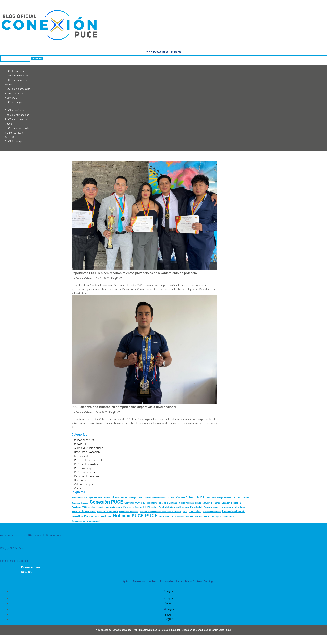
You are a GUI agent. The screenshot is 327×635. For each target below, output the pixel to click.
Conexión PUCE (106, 502)
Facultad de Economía (84, 511)
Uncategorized (82, 480)
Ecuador (226, 502)
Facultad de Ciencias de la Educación (140, 507)
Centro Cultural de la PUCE (163, 498)
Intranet (176, 51)
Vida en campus (14, 93)
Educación (236, 503)
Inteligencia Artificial (212, 512)
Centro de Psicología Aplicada (218, 498)
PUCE (151, 516)
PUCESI (198, 516)
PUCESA (189, 516)
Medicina (106, 516)
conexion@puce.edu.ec (14, 560)
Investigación (80, 516)
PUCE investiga (13, 102)
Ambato (152, 581)
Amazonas (138, 581)
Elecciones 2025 (79, 507)
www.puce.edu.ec (157, 51)
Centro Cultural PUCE (190, 497)
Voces (8, 84)
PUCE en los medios (16, 80)
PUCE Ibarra (164, 516)
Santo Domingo (205, 581)
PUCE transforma (15, 71)
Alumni (116, 497)
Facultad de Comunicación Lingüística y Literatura (217, 507)
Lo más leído (81, 456)
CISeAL (245, 497)
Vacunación (228, 516)
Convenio (129, 502)
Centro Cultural (144, 498)
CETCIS (236, 497)
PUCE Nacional (178, 517)
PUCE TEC (209, 516)
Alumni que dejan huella (88, 448)
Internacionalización (233, 511)
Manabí (189, 581)
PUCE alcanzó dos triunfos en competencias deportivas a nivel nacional (124, 407)
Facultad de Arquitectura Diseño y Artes (105, 507)
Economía (215, 503)
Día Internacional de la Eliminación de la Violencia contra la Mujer (178, 502)
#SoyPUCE (11, 97)
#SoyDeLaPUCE (79, 497)
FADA (185, 511)
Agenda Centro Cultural (99, 498)
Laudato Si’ (94, 516)
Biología (132, 498)
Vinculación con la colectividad (86, 521)
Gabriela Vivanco (85, 278)
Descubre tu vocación (17, 75)
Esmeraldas (166, 581)
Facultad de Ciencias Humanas (174, 507)
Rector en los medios (86, 476)
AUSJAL (124, 498)
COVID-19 (140, 502)
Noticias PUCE (128, 516)
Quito (218, 516)
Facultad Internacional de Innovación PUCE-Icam (160, 512)
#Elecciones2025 (84, 440)
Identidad (195, 511)
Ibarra (178, 581)
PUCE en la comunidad (17, 88)
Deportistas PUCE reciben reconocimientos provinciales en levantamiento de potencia (134, 273)
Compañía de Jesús (80, 503)
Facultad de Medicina (107, 511)
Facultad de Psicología (128, 511)
